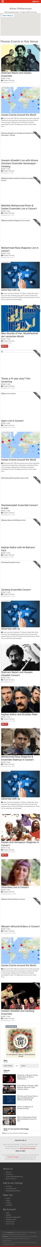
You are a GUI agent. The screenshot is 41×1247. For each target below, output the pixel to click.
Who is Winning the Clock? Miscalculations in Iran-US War (27, 1119)
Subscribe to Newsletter (13, 1217)
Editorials (7, 1070)
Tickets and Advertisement (14, 1176)
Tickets (8, 1201)
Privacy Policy (10, 1221)
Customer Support (13, 1157)
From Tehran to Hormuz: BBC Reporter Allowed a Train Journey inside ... (27, 1087)
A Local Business (11, 1188)
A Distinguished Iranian (13, 1191)
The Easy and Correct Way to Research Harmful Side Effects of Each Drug (27, 1098)
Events (8, 1198)
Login (7, 1213)
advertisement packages (27, 1148)
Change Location (11, 1219)
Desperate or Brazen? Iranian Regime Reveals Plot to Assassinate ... (27, 1077)
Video (5, 346)
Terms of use (10, 1224)
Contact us (9, 1174)
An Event (9, 1186)
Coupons (8, 1203)
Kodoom (5, 1236)
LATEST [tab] (23, 1066)
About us (9, 1172)
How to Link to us (11, 1179)
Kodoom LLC (11, 1232)
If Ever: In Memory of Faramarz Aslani (25, 1107)
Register (8, 1215)
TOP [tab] (17, 1066)
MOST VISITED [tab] (8, 1066)
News (5, 1060)
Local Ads (9, 1205)
